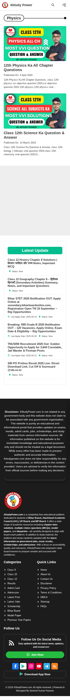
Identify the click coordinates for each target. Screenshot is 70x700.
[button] (53, 5)
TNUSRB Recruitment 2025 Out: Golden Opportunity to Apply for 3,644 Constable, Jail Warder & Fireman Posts (35, 347)
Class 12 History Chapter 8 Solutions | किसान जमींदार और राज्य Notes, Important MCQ (32, 263)
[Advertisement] (35, 200)
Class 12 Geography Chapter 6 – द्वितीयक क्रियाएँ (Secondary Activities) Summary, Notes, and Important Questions (33, 282)
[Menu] (64, 5)
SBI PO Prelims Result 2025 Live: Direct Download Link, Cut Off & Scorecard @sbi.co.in (33, 366)
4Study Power (21, 5)
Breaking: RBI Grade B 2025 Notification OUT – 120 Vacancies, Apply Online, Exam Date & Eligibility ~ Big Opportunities (35, 328)
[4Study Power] (5, 5)
